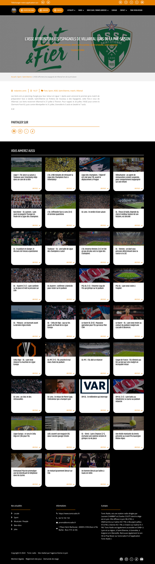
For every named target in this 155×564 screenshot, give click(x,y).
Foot (46, 90)
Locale (40, 45)
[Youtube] (141, 559)
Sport (48, 45)
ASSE (56, 90)
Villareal (79, 90)
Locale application (61, 45)
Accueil (13, 77)
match (72, 90)
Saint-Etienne (96, 45)
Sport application (80, 45)
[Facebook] (14, 131)
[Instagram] (20, 131)
